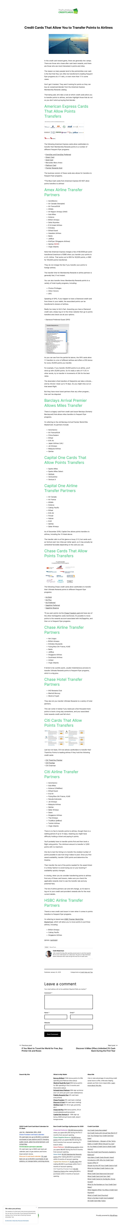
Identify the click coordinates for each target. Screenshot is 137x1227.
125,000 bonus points (72, 1147)
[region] (20, 1215)
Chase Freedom (58, 1100)
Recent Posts (53, 947)
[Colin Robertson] (48, 954)
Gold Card (49, 160)
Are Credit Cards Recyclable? (97, 1130)
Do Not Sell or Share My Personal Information (17, 1220)
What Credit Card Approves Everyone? (101, 1173)
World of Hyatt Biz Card (61, 1083)
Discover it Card (59, 1102)
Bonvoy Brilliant (58, 1078)
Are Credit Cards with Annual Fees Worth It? (102, 1133)
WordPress (113, 1215)
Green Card (50, 157)
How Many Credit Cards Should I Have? (101, 1157)
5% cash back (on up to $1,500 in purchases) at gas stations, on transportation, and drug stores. (34, 1159)
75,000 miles (74, 1162)
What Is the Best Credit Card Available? (101, 1198)
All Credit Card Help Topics (97, 1201)
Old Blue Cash (58, 1105)
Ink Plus (48, 600)
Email (72, 1012)
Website (47, 1023)
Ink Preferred (50, 603)
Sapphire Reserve (52, 608)
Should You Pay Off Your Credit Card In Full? (102, 1165)
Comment (48, 993)
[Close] (36, 1207)
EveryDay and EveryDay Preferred (58, 155)
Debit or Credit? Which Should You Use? (101, 1144)
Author (46, 947)
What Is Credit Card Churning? (98, 1195)
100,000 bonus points (75, 1130)
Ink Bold (49, 597)
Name (46, 1012)
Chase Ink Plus (58, 1110)
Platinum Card (51, 165)
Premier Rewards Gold (54, 168)
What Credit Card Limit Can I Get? (99, 1176)
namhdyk (53, 940)
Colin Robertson (58, 951)
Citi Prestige (50, 763)
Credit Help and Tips (86, 972)
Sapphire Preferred (53, 605)
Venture (51, 474)
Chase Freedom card (72, 613)
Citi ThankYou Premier (54, 760)
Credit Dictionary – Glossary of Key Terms (102, 1141)
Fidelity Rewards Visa (60, 1095)
